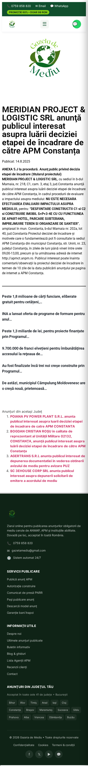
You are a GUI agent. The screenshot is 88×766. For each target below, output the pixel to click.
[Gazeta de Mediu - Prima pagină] (12, 24)
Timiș (33, 702)
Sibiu (76, 709)
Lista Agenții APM (18, 660)
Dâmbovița (55, 717)
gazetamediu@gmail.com (29, 550)
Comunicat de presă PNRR (25, 592)
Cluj (64, 702)
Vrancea (39, 717)
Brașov (30, 709)
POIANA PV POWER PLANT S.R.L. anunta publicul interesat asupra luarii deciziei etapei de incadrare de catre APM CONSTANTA (46, 421)
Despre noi (14, 633)
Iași (54, 702)
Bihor (12, 702)
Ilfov (22, 702)
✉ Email (40, 6)
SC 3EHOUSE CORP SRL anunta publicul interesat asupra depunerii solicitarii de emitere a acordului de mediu (42, 476)
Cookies (43, 745)
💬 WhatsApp (59, 6)
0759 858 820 (23, 543)
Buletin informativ (18, 647)
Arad (44, 702)
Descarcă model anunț (22, 606)
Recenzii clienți (17, 667)
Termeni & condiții (63, 745)
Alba (26, 717)
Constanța (15, 709)
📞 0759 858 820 (19, 6)
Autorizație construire (21, 586)
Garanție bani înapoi (20, 612)
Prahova (14, 717)
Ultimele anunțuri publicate (25, 640)
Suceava (63, 709)
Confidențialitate (23, 745)
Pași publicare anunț (20, 599)
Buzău (70, 717)
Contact (12, 674)
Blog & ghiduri (16, 653)
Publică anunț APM (19, 579)
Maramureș (45, 709)
